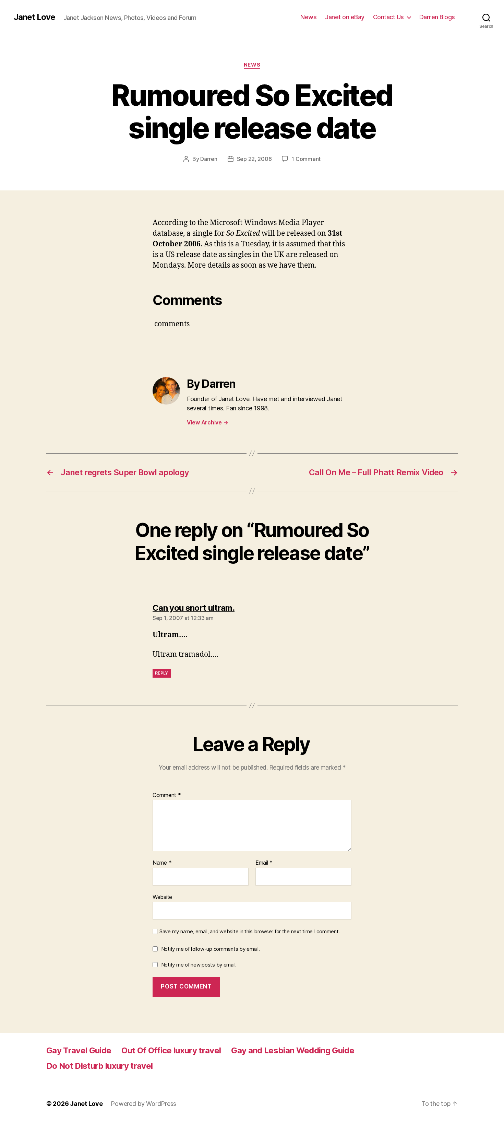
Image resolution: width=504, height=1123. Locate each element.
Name (162, 863)
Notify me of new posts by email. (199, 964)
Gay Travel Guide (78, 1050)
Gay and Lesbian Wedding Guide (292, 1050)
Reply (161, 673)
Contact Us (388, 17)
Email (264, 863)
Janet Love (34, 17)
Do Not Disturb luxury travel (99, 1066)
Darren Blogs (437, 17)
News (308, 17)
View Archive (207, 422)
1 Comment (306, 158)
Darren (208, 158)
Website (162, 896)
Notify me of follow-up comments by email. (210, 949)
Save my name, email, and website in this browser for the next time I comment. (249, 931)
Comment (167, 795)
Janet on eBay (344, 17)
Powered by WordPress (143, 1103)
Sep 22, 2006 (254, 158)
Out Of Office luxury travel (171, 1050)
